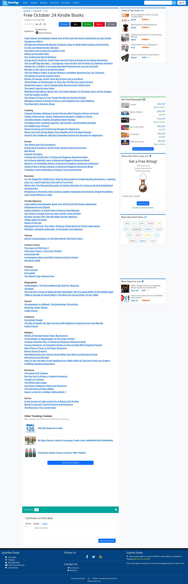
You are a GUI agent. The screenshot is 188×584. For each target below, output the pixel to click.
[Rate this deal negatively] (45, 24)
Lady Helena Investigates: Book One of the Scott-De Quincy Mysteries (60, 204)
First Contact (31, 269)
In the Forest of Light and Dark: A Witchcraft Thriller (51, 401)
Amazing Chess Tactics (36, 307)
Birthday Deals (14, 562)
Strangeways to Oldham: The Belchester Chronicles (51, 304)
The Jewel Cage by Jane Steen (39, 88)
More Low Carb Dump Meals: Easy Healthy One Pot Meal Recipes (57, 132)
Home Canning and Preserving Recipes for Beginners (52, 129)
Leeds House (31, 310)
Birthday (43, 3)
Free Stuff (37, 11)
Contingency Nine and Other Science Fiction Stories (51, 257)
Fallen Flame (31, 326)
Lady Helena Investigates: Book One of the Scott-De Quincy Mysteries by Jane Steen (67, 38)
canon (138, 235)
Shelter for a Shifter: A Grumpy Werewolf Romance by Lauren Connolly (61, 66)
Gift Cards (54, 3)
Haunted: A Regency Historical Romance (45, 385)
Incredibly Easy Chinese (36, 125)
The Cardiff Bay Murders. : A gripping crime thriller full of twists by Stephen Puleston (68, 63)
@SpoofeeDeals (45, 33)
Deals (25, 3)
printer (148, 235)
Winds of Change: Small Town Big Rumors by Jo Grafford (53, 79)
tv (134, 223)
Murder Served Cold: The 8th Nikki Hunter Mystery (50, 216)
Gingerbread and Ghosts (37, 207)
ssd (157, 235)
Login (44, 523)
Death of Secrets (32, 222)
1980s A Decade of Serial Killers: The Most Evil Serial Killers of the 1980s (61, 295)
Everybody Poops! (33, 320)
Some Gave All (31, 254)
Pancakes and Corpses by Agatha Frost (44, 50)
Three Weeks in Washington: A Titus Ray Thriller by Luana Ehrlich (58, 82)
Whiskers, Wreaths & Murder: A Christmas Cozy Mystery (53, 229)
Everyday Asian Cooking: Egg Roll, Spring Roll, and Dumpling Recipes (60, 122)
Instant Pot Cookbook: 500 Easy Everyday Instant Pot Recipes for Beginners (63, 135)
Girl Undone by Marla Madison (40, 57)
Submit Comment (107, 541)
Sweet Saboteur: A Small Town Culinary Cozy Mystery (52, 210)
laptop (150, 223)
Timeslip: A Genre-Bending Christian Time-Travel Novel (52, 169)
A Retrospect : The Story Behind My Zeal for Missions (51, 285)
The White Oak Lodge (35, 382)
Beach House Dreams (35, 351)
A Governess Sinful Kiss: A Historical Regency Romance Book (56, 157)
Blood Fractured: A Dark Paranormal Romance (48, 404)
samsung (136, 229)
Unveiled (29, 288)
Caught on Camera (34, 379)
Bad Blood (29, 150)
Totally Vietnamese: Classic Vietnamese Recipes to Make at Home (58, 116)
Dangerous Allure (33, 41)
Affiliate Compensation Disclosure (104, 578)
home (132, 241)
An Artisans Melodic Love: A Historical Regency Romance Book (57, 160)
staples (143, 241)
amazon (148, 229)
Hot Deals (12, 557)
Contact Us (74, 568)
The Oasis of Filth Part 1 (36, 248)
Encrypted (29, 273)
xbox (127, 223)
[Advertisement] (71, 489)
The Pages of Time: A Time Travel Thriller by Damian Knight (55, 97)
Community (13, 567)
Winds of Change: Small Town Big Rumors (46, 335)
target (158, 229)
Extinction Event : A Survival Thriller (43, 251)
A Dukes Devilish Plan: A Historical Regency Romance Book (55, 341)
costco (153, 241)
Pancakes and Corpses (36, 373)
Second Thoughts (33, 154)
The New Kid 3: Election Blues (39, 104)
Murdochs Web (32, 260)
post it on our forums (141, 559)
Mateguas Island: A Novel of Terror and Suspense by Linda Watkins (59, 100)
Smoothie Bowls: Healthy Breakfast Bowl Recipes (49, 119)
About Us (73, 570)
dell (159, 223)
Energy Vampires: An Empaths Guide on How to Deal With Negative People (63, 345)
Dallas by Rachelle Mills (36, 53)
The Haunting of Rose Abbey (39, 388)
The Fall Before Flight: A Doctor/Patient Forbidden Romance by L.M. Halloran (64, 72)
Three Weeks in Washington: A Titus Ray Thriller (49, 338)
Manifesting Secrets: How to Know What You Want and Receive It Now (60, 354)
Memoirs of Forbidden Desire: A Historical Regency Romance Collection (61, 163)
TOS (88, 578)
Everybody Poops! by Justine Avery (42, 75)
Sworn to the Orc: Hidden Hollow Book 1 (45, 391)
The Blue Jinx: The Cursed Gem (40, 407)
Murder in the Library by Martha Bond (44, 69)
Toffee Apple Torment (35, 219)
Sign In (181, 3)
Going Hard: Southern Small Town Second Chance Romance (55, 147)
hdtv (126, 229)
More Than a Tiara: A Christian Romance (45, 348)
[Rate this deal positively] (40, 24)
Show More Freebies (70, 463)
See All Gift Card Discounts (143, 149)
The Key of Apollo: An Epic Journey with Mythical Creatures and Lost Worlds (63, 323)
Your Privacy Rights (78, 578)
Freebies (33, 3)
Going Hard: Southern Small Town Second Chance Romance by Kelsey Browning (65, 60)
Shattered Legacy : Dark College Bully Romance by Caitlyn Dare (57, 85)
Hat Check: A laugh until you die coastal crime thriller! (52, 213)
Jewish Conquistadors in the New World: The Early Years (53, 238)
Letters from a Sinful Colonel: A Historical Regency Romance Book (58, 166)
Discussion (65, 3)
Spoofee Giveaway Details (143, 207)
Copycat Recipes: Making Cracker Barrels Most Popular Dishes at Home (61, 113)
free (129, 235)
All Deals (27, 11)
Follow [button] (76, 3)
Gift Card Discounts (132, 99)
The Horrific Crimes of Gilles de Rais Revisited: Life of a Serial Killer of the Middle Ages (68, 291)
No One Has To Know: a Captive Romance (45, 376)
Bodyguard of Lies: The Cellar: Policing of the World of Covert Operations (62, 226)
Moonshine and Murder (36, 357)
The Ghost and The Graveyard (39, 144)
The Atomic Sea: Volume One (39, 276)
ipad (141, 223)
